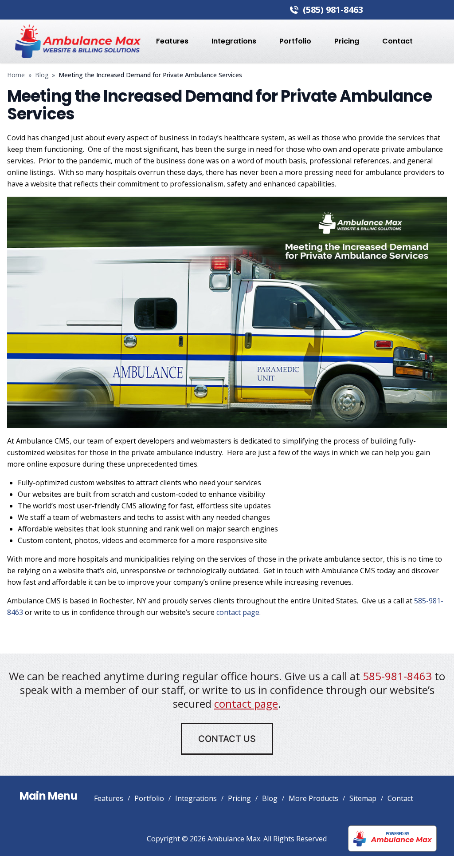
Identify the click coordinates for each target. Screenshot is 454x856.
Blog (41, 75)
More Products (313, 798)
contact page (237, 612)
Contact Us (227, 738)
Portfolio (295, 41)
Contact (397, 41)
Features (172, 41)
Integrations (233, 41)
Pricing (346, 41)
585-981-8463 (398, 676)
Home (16, 75)
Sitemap (362, 798)
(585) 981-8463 (333, 10)
